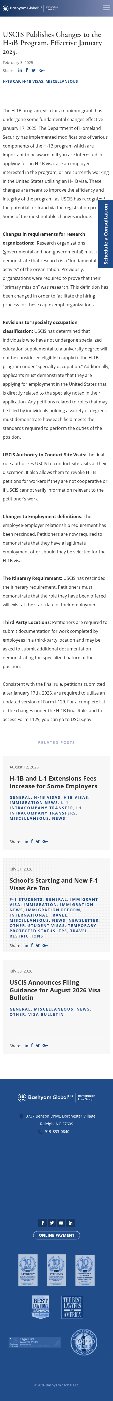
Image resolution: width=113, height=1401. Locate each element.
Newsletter (84, 920)
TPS (63, 930)
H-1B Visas (32, 81)
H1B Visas (76, 797)
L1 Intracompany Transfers (46, 810)
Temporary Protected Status (53, 928)
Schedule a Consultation (105, 234)
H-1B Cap (11, 81)
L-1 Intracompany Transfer (41, 805)
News (59, 818)
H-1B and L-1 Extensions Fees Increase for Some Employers (53, 782)
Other (17, 925)
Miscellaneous (62, 81)
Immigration (40, 904)
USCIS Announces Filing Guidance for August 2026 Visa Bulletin (55, 989)
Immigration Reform (53, 909)
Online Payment (56, 1235)
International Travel (38, 915)
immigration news (34, 802)
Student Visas (46, 925)
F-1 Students (26, 899)
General (20, 797)
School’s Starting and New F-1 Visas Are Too (54, 884)
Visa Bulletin (46, 1014)
